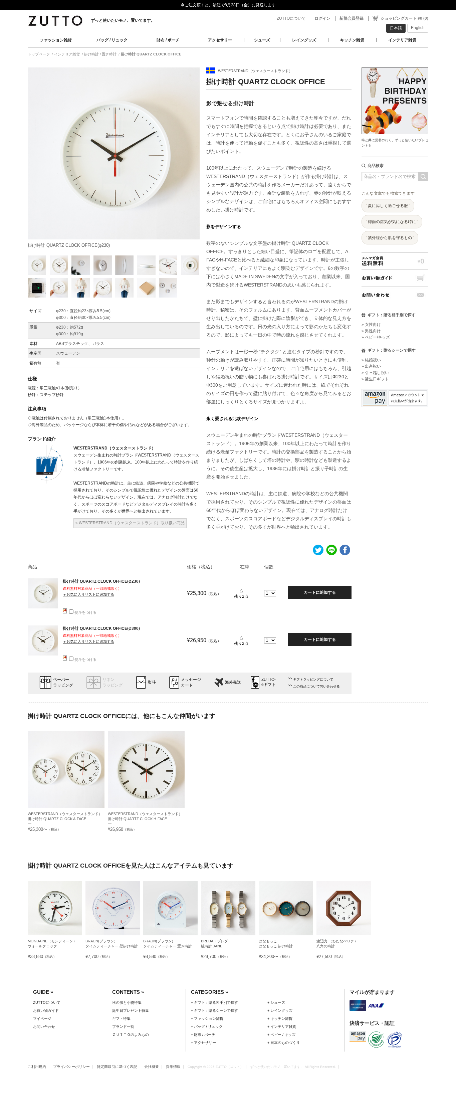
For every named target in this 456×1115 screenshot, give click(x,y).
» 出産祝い (371, 366)
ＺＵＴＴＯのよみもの (130, 1035)
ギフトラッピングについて (313, 679)
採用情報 (173, 1067)
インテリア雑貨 (402, 40)
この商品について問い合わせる (316, 686)
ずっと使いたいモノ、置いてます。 (123, 20)
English (418, 27)
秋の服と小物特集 (127, 1002)
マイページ (42, 1018)
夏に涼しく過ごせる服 (388, 205)
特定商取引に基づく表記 (117, 1067)
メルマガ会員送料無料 (395, 260)
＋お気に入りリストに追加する (88, 594)
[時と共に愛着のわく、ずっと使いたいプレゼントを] (395, 65)
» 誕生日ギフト (375, 379)
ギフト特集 (121, 1018)
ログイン (322, 18)
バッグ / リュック (112, 40)
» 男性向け (371, 331)
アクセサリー (220, 40)
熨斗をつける (85, 612)
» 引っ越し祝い (375, 372)
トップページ (39, 54)
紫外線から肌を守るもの (390, 237)
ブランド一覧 (123, 1027)
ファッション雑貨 (56, 40)
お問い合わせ (395, 295)
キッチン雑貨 (352, 40)
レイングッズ (304, 40)
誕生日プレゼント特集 (130, 1010)
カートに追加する (320, 592)
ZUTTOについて (291, 18)
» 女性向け (371, 324)
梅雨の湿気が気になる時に (392, 221)
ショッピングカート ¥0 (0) (404, 18)
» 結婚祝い (371, 360)
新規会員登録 (351, 18)
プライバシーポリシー (71, 1067)
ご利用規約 (37, 1067)
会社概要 (151, 1067)
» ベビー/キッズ (376, 337)
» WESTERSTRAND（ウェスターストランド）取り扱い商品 (130, 523)
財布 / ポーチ (168, 40)
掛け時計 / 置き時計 (100, 54)
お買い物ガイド (395, 278)
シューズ (262, 40)
